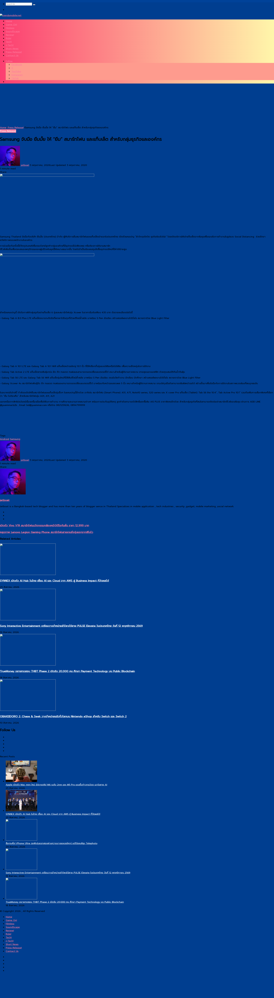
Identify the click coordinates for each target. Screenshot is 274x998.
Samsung (15, 439)
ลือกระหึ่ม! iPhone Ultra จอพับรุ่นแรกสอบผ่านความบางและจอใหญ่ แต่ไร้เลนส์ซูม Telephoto (51, 843)
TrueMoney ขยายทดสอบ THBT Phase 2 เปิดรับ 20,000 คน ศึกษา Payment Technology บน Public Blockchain (67, 671)
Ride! (8, 38)
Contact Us (12, 55)
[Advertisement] (85, 106)
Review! (10, 35)
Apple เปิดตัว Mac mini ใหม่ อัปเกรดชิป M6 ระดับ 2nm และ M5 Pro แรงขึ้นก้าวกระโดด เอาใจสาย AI (56, 784)
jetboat (25, 165)
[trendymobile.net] (10, 15)
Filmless (10, 28)
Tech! (9, 41)
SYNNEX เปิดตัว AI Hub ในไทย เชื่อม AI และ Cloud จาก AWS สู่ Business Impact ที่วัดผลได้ (54, 581)
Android (4, 439)
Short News (12, 48)
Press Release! (14, 52)
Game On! (11, 24)
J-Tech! (10, 45)
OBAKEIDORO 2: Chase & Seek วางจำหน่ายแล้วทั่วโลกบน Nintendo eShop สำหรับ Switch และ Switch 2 (63, 716)
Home (9, 21)
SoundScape (13, 31)
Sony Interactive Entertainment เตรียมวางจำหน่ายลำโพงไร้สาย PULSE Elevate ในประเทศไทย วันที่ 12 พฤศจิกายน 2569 (71, 626)
